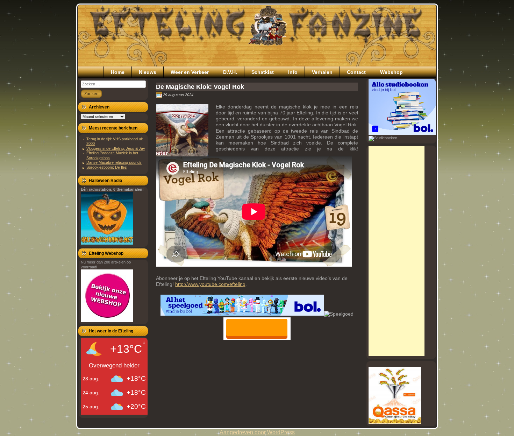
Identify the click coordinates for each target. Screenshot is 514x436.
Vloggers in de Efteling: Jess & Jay (115, 148)
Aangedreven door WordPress (257, 432)
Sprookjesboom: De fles (106, 167)
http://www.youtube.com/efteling (210, 284)
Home (117, 72)
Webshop (391, 72)
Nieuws (147, 72)
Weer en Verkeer (190, 72)
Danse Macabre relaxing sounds (114, 162)
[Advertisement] (396, 251)
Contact (356, 72)
